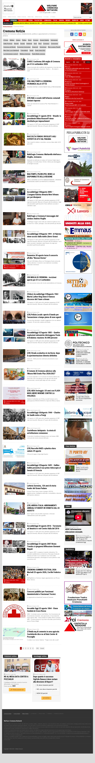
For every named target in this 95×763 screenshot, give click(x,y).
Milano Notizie (25, 713)
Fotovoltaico (24, 50)
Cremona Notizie (7, 713)
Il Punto (6, 40)
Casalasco (23, 20)
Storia (29, 40)
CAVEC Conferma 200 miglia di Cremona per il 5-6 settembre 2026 (40, 23)
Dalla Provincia (8, 43)
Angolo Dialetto (44, 40)
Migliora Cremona (25, 54)
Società (22, 43)
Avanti (42, 648)
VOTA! (47, 698)
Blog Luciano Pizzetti (54, 47)
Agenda (16, 43)
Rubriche (75, 20)
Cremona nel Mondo (10, 47)
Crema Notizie (17, 713)
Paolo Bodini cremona (38, 54)
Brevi (40, 43)
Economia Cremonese (23, 47)
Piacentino (38, 20)
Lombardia (47, 20)
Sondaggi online (40, 656)
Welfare (12, 40)
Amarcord (35, 47)
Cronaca (35, 40)
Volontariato (54, 40)
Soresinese (43, 47)
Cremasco (46, 43)
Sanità (31, 50)
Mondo (68, 20)
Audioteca (70, 549)
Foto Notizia (70, 446)
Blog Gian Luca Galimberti (11, 50)
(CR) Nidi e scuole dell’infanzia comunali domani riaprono (74, 23)
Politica (24, 40)
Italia (55, 20)
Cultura (18, 40)
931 (37, 648)
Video (82, 20)
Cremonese (54, 43)
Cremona (13, 20)
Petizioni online (10, 656)
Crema (30, 20)
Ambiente (29, 43)
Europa (61, 20)
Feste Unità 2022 (40, 50)
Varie (35, 43)
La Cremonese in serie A (11, 54)
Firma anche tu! (18, 689)
